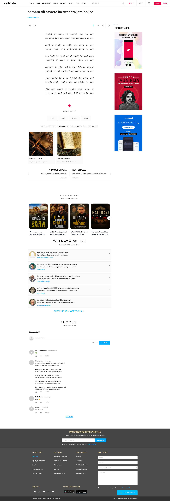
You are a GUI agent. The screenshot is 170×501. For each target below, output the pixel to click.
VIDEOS (55, 3)
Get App (157, 3)
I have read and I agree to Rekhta (80, 444)
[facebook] (34, 491)
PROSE (71, 3)
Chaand (74, 118)
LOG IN (141, 3)
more (84, 3)
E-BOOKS (63, 3)
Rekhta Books (80, 473)
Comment (104, 342)
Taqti (34, 465)
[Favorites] (108, 25)
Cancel (94, 342)
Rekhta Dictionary (82, 465)
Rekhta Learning (81, 469)
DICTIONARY (46, 3)
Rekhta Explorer (59, 473)
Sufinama (79, 461)
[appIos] (81, 492)
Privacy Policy (91, 444)
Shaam (52, 118)
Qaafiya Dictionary (38, 461)
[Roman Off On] (93, 25)
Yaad (63, 118)
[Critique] (98, 25)
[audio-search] (123, 3)
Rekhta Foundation (60, 456)
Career (56, 469)
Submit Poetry (37, 473)
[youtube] (43, 491)
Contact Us (58, 465)
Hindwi (78, 456)
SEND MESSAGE (129, 492)
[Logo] (10, 3)
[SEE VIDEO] (34, 25)
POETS (32, 3)
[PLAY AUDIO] (30, 25)
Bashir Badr (33, 17)
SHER (38, 3)
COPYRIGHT (56, 499)
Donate (165, 3)
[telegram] (53, 491)
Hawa (86, 118)
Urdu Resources (37, 469)
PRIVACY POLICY (37, 499)
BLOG (77, 3)
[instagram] (48, 491)
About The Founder (60, 461)
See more (69, 416)
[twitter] (39, 491)
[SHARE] (103, 25)
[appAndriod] (69, 492)
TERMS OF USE (47, 499)
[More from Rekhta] (149, 3)
